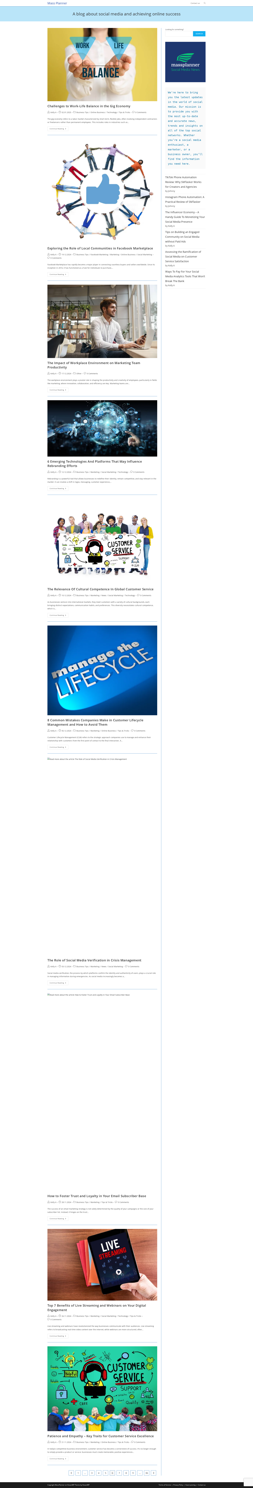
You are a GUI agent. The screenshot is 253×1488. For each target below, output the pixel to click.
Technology (112, 112)
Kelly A (53, 112)
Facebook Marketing (99, 254)
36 (146, 1473)
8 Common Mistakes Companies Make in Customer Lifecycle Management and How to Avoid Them (95, 722)
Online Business (98, 112)
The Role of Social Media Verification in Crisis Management (94, 960)
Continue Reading (59, 129)
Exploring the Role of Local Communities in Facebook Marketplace (100, 248)
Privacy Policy (178, 1485)
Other (79, 373)
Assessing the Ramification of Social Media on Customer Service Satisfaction (183, 256)
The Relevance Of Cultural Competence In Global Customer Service (100, 589)
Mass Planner (57, 3)
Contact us (202, 1485)
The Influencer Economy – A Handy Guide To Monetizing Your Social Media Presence (185, 216)
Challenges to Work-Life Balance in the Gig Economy (88, 106)
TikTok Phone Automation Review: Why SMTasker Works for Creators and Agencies (183, 182)
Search (199, 34)
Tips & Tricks (124, 112)
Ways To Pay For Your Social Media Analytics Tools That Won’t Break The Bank (185, 276)
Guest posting (190, 1485)
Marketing (114, 254)
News (103, 595)
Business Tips (82, 112)
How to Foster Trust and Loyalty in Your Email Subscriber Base (96, 1196)
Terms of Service (165, 1485)
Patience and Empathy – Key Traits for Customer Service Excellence (100, 1436)
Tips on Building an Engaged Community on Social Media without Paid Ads (182, 236)
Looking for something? (174, 29)
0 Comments (140, 112)
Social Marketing (144, 254)
